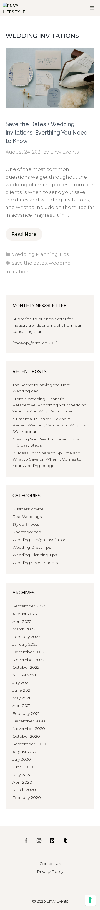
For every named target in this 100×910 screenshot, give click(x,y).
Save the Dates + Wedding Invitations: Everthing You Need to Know (47, 132)
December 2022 (28, 651)
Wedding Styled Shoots (35, 562)
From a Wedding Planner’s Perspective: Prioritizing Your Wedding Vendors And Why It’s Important (49, 405)
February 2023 (26, 636)
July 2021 (20, 682)
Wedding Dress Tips (31, 547)
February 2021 (25, 713)
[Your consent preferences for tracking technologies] (90, 900)
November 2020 (28, 728)
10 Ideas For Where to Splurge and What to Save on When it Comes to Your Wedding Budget (46, 459)
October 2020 (26, 736)
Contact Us (50, 863)
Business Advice (28, 508)
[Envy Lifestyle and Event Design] (14, 8)
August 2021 (24, 675)
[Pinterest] (52, 840)
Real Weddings (27, 516)
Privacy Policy (50, 871)
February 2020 (26, 797)
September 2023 (29, 606)
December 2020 (28, 720)
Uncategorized (26, 531)
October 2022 (25, 667)
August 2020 (25, 751)
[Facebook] (25, 840)
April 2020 (22, 782)
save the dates (29, 263)
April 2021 (21, 705)
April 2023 (22, 621)
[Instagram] (39, 840)
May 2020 (22, 774)
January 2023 (25, 644)
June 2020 (22, 766)
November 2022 (28, 659)
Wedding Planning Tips (40, 254)
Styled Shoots (25, 524)
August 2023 (24, 613)
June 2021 (22, 690)
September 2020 (29, 743)
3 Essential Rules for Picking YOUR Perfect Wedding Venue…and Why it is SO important (49, 425)
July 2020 (21, 759)
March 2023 (23, 628)
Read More (24, 234)
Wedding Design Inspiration (39, 539)
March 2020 (24, 789)
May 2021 (21, 698)
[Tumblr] (65, 840)
